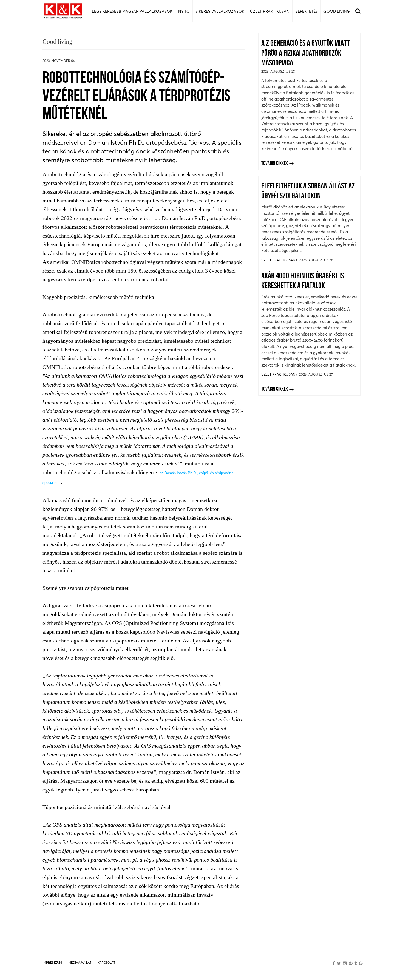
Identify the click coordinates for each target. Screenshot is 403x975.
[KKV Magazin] (63, 11)
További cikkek (274, 163)
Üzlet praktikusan (278, 260)
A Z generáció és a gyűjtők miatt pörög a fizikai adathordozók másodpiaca (305, 53)
